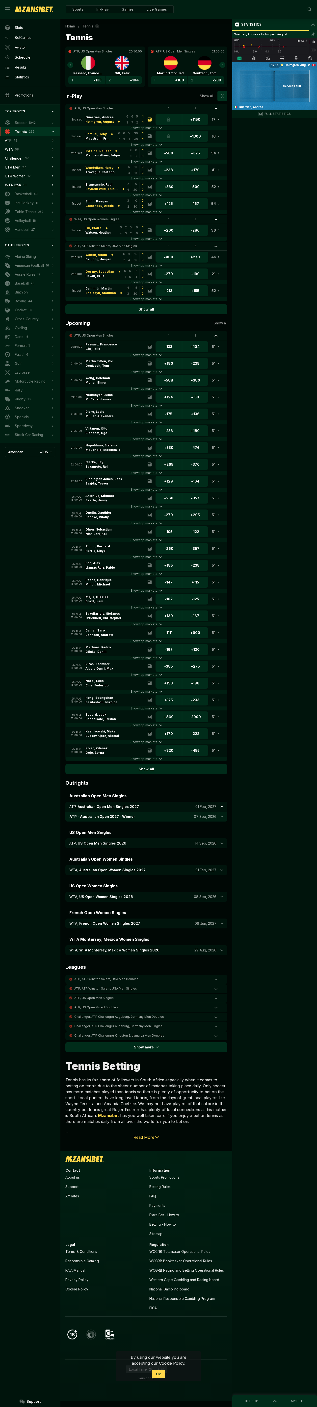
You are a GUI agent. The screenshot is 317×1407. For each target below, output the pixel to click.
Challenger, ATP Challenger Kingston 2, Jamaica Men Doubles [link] (119, 1035)
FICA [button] (153, 1308)
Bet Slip (251, 1401)
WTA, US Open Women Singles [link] (97, 219)
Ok (158, 1374)
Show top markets (144, 128)
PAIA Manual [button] (75, 1270)
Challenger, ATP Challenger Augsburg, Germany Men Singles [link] (118, 1026)
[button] (127, 9)
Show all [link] (206, 96)
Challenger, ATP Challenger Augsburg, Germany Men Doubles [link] (119, 1017)
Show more (144, 1047)
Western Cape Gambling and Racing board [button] (184, 1280)
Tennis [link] (87, 26)
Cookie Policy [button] (76, 1289)
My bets (297, 1401)
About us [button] (72, 1177)
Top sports (15, 111)
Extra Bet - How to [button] (164, 1215)
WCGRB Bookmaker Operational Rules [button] (180, 1261)
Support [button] (72, 1187)
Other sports (17, 245)
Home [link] (70, 26)
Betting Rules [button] (160, 1187)
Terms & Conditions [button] (81, 1251)
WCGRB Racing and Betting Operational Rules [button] (186, 1270)
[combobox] (30, 452)
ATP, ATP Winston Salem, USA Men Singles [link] (105, 246)
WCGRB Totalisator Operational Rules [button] (179, 1251)
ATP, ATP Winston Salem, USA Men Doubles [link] (106, 979)
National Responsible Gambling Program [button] (182, 1298)
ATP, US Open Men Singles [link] (94, 108)
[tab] (239, 58)
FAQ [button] (152, 1196)
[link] (34, 9)
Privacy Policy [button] (76, 1280)
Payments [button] (157, 1205)
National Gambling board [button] (169, 1289)
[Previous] (70, 65)
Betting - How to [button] (162, 1224)
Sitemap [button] (155, 1234)
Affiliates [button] (72, 1196)
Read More (143, 1137)
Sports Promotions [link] (164, 1177)
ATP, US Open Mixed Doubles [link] (96, 1007)
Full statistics (277, 114)
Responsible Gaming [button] (82, 1261)
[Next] (222, 65)
